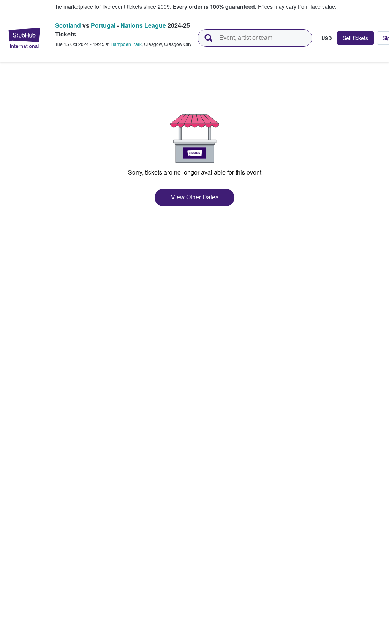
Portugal (103, 25)
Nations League (143, 25)
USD (326, 38)
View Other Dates (194, 197)
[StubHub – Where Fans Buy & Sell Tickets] (24, 38)
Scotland (68, 25)
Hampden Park (126, 44)
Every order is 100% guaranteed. (214, 6)
